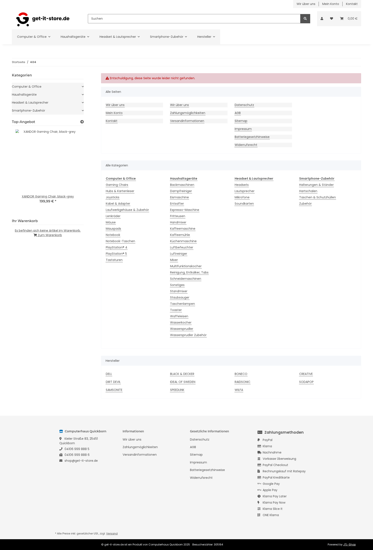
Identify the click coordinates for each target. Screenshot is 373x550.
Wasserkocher (180, 322)
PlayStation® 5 (116, 253)
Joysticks (112, 197)
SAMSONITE (114, 390)
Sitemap (241, 121)
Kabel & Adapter (118, 203)
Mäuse (111, 222)
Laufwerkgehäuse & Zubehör (127, 210)
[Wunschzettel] (332, 18)
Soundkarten (244, 203)
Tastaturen (114, 260)
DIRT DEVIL (113, 382)
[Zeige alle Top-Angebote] (82, 122)
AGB (238, 113)
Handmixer (178, 222)
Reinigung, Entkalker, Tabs (189, 272)
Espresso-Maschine (184, 210)
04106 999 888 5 (77, 449)
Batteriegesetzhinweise (252, 137)
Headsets (242, 185)
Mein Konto (330, 4)
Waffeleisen (179, 316)
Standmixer (178, 291)
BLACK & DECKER (182, 374)
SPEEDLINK (177, 390)
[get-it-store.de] (43, 18)
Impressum (243, 129)
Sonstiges (177, 285)
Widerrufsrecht (246, 145)
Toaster (176, 310)
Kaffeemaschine (182, 228)
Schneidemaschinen (185, 279)
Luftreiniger (178, 253)
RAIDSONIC (242, 382)
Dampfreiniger (181, 191)
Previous (22, 171)
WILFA (239, 390)
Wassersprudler (181, 329)
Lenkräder (113, 216)
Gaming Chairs (117, 185)
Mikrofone (242, 197)
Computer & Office (26, 86)
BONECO (241, 374)
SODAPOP (306, 382)
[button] (322, 18)
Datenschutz (244, 105)
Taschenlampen (182, 304)
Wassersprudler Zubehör (188, 335)
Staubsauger (179, 297)
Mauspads (113, 228)
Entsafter (177, 203)
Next (73, 171)
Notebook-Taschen (120, 241)
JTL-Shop (349, 544)
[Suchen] (305, 18)
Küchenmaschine (183, 241)
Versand (112, 533)
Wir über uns (306, 4)
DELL (109, 374)
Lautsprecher (244, 191)
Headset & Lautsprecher (30, 102)
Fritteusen (177, 216)
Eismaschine (179, 197)
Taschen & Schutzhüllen (317, 197)
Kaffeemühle (180, 235)
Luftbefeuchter (181, 247)
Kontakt (352, 4)
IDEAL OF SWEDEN (182, 382)
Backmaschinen (182, 185)
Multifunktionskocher (186, 266)
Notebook (113, 235)
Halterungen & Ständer (316, 185)
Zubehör (305, 203)
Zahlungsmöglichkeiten (187, 113)
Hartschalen (308, 191)
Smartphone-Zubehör (28, 110)
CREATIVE (306, 374)
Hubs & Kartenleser (120, 191)
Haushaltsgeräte (24, 94)
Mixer (174, 260)
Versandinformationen (187, 121)
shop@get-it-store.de (81, 460)
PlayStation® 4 (116, 247)
